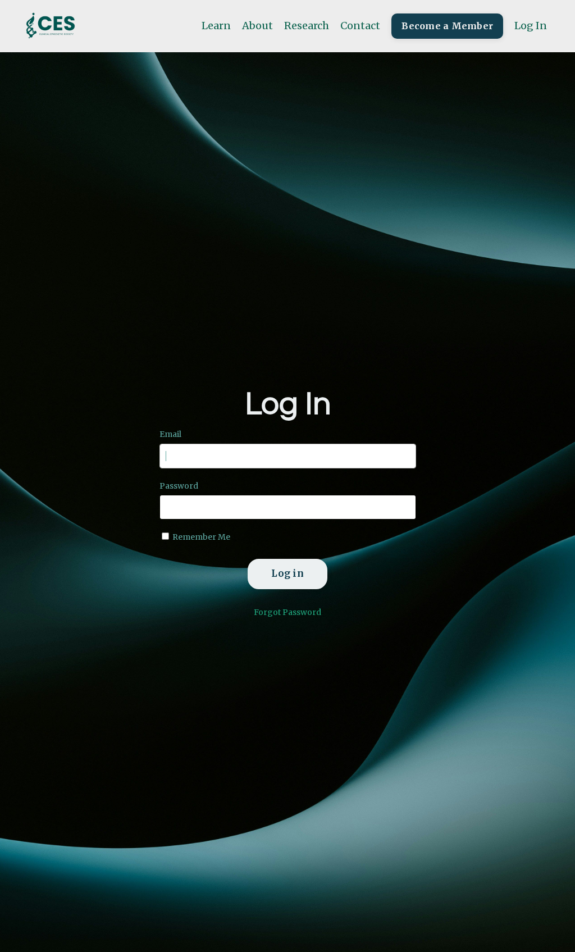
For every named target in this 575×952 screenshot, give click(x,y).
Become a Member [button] (447, 25)
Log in (287, 573)
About (257, 25)
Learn (216, 25)
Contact (360, 25)
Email (170, 434)
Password (178, 486)
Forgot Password (287, 612)
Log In (530, 25)
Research (306, 25)
